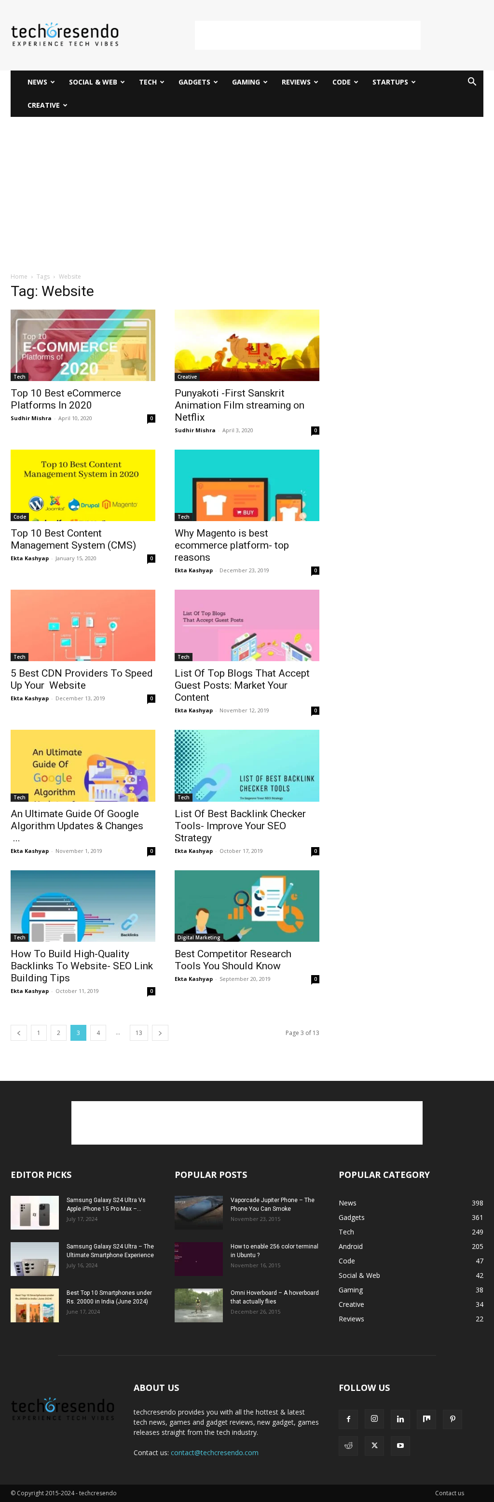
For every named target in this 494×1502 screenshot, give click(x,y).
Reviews (296, 81)
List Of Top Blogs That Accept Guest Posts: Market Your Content (242, 685)
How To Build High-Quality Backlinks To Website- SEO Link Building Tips (82, 966)
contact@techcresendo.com (215, 1452)
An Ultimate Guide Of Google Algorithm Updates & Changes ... (83, 826)
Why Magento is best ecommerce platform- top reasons (232, 545)
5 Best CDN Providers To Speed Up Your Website (82, 679)
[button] (471, 82)
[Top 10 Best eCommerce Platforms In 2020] (83, 345)
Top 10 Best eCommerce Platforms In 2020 (66, 399)
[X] (374, 1446)
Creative (43, 105)
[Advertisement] (308, 35)
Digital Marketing (199, 937)
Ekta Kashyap (30, 558)
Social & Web (93, 81)
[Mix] (426, 1419)
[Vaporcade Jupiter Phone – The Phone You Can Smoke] (199, 1213)
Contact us (449, 1493)
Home (19, 276)
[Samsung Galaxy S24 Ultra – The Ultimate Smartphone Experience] (35, 1259)
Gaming (246, 81)
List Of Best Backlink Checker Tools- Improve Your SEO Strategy (240, 826)
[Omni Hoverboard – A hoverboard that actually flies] (199, 1305)
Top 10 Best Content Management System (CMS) (73, 539)
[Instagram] (374, 1419)
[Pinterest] (452, 1419)
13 (139, 1033)
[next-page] (160, 1033)
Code (341, 81)
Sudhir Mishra (31, 418)
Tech (148, 81)
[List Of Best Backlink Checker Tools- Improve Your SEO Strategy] (247, 765)
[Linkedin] (400, 1419)
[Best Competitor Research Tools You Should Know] (247, 906)
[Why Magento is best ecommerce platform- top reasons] (247, 485)
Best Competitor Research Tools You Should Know (233, 960)
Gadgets (194, 81)
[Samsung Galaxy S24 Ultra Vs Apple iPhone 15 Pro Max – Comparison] (35, 1213)
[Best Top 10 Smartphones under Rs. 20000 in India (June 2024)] (35, 1305)
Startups (390, 81)
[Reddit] (348, 1446)
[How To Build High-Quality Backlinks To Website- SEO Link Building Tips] (83, 906)
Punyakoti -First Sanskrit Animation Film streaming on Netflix (239, 405)
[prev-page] (19, 1033)
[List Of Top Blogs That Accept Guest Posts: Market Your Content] (247, 625)
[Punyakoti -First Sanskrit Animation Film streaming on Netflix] (247, 345)
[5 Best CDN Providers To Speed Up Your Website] (83, 625)
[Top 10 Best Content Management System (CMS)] (83, 485)
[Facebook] (348, 1419)
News (37, 81)
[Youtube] (400, 1446)
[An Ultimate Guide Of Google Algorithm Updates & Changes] (83, 765)
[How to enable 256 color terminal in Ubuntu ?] (199, 1259)
